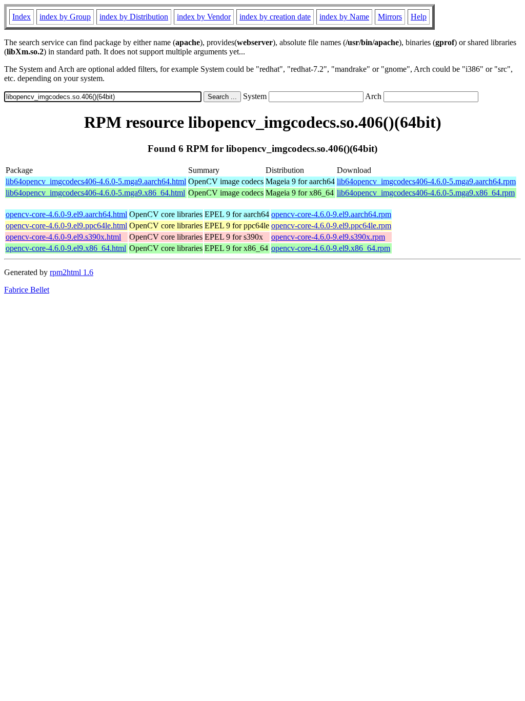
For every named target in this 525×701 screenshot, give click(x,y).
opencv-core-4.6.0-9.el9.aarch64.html (66, 214)
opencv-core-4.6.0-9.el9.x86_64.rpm (330, 248)
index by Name (344, 16)
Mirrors (390, 16)
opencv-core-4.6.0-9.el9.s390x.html (63, 236)
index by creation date (275, 16)
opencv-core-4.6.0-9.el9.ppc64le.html (66, 225)
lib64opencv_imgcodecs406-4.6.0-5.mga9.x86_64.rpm (426, 192)
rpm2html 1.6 (71, 272)
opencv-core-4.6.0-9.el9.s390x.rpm (328, 236)
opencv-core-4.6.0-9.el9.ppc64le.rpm (331, 225)
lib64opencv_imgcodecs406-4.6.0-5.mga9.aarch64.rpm (426, 181)
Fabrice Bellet (26, 289)
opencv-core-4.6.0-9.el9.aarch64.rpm (331, 214)
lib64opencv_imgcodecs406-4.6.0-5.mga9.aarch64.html (96, 181)
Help (419, 16)
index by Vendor (204, 16)
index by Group (65, 16)
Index (21, 16)
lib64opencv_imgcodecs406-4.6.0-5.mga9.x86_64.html (95, 192)
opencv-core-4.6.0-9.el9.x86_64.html (66, 248)
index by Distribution (133, 16)
